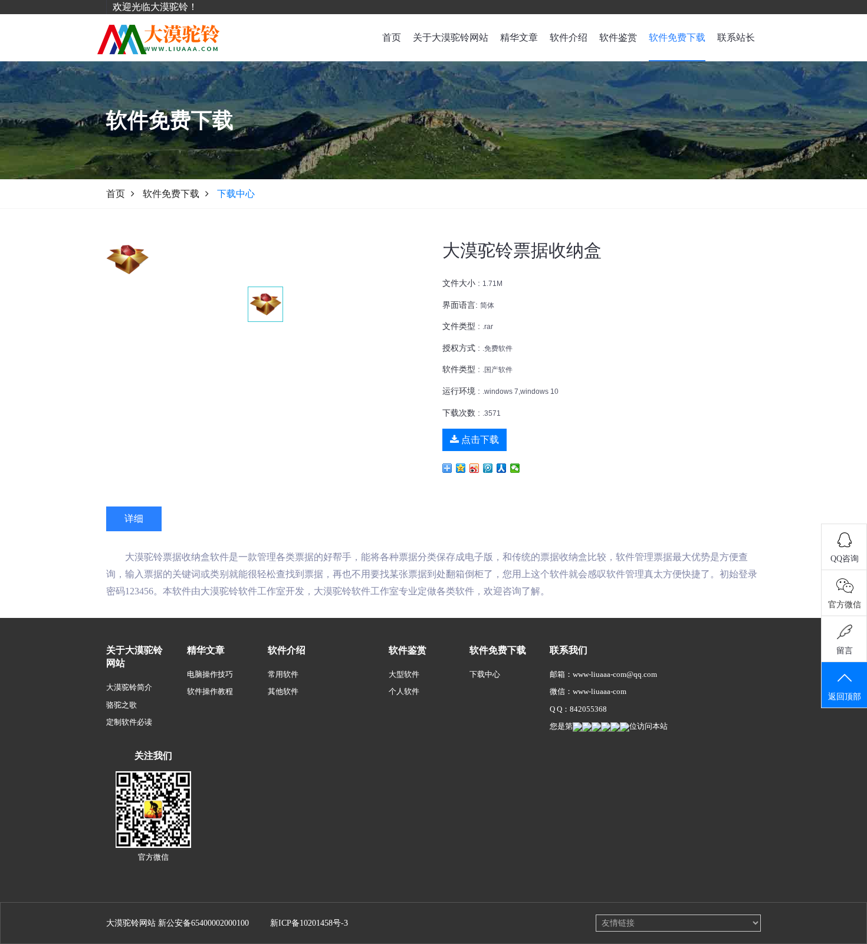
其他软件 (283, 691)
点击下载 (479, 440)
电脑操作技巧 (210, 674)
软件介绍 (568, 37)
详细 (133, 519)
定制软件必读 (129, 722)
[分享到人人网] (502, 468)
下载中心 (484, 674)
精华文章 (519, 37)
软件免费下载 (677, 37)
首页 (391, 37)
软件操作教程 (210, 691)
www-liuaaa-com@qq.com (615, 674)
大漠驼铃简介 (129, 687)
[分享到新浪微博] (474, 468)
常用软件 (283, 674)
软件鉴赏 (618, 37)
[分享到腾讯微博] (488, 468)
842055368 (588, 709)
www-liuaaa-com (599, 691)
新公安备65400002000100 (203, 923)
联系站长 (736, 37)
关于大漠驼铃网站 (450, 37)
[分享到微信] (515, 468)
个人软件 (404, 691)
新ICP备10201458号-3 (309, 923)
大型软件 (404, 674)
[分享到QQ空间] (461, 468)
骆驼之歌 (121, 704)
